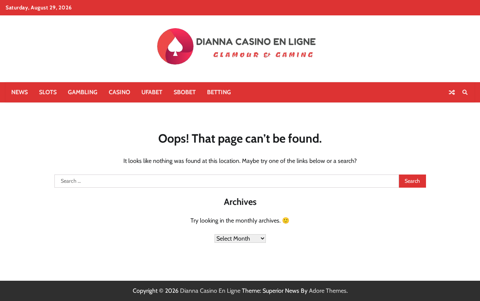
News (19, 92)
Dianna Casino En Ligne (210, 290)
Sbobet (185, 92)
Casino (119, 92)
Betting (219, 92)
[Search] (465, 92)
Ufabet (151, 92)
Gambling (83, 92)
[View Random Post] (452, 92)
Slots (48, 92)
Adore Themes (327, 290)
